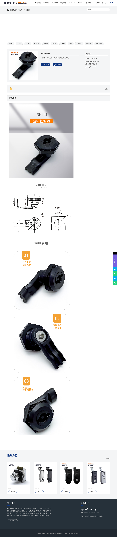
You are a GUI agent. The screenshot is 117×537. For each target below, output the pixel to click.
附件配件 (88, 43)
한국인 (104, 3)
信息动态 (63, 3)
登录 (111, 3)
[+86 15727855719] (115, 273)
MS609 (63, 488)
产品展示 (55, 3)
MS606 (37, 488)
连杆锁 (11, 43)
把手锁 (27, 43)
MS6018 (90, 488)
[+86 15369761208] (115, 283)
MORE (108, 458)
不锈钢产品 (99, 43)
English (97, 3)
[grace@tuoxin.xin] (115, 278)
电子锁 (54, 43)
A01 (9, 488)
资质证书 (72, 3)
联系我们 (89, 3)
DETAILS (13, 491)
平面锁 (19, 43)
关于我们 (46, 3)
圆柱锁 (28, 10)
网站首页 (38, 3)
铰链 (70, 43)
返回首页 (13, 10)
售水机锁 (36, 43)
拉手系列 (79, 43)
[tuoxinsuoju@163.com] (115, 269)
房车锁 (63, 43)
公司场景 (80, 3)
